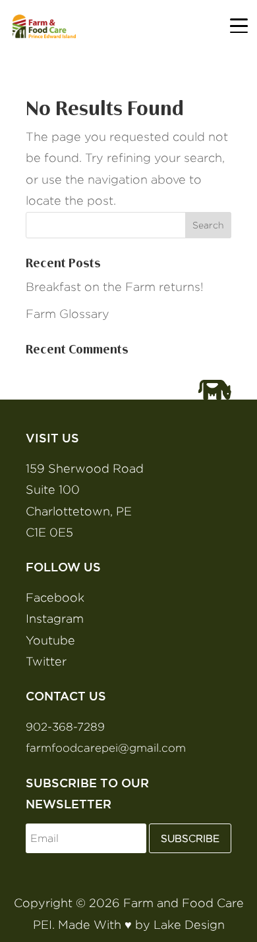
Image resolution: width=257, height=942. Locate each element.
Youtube (50, 640)
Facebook (55, 597)
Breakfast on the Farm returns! (115, 286)
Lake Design (189, 924)
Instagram (55, 618)
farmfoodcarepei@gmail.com (106, 748)
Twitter (46, 661)
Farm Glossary (67, 313)
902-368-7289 (65, 727)
